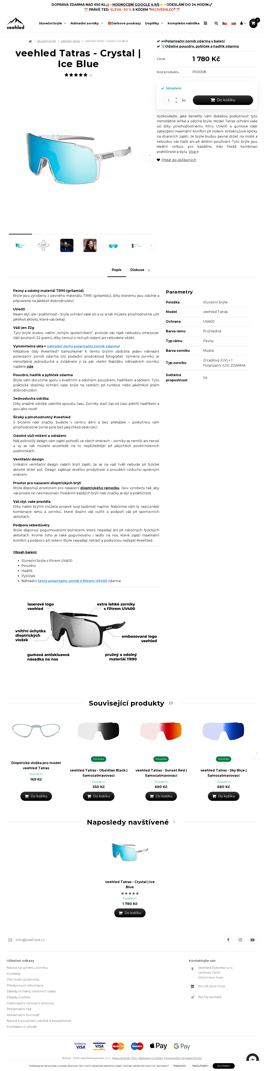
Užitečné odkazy (20, 961)
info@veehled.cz (30, 940)
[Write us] (192, 996)
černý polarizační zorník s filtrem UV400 (72, 581)
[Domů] (15, 23)
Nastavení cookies (150, 1058)
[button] (252, 1059)
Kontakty (14, 974)
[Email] (10, 939)
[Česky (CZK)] (224, 23)
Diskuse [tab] (140, 270)
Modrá (208, 351)
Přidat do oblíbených (178, 160)
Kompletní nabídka (183, 23)
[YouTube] (252, 940)
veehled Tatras (70, 41)
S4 (205, 378)
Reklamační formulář (23, 1015)
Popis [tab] (116, 270)
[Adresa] (192, 968)
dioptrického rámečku (99, 488)
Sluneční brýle (50, 23)
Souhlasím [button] (223, 1065)
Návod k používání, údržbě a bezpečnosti (39, 1021)
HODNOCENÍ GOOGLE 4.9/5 (135, 5)
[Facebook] (228, 940)
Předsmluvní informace (25, 985)
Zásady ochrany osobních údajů (31, 991)
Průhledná (212, 331)
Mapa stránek (121, 1058)
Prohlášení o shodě (22, 1027)
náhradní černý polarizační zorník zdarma (83, 346)
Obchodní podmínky (23, 979)
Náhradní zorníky (85, 23)
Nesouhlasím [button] (200, 1065)
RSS (134, 1058)
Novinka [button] (98, 759)
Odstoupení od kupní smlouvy (30, 1003)
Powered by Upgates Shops (183, 1058)
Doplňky (152, 23)
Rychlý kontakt (210, 997)
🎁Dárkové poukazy (124, 23)
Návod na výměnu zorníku (27, 968)
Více (193, 152)
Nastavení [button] (179, 1065)
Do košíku (226, 100)
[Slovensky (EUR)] (233, 23)
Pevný (208, 341)
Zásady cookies (18, 997)
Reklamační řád (19, 1009)
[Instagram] (240, 940)
